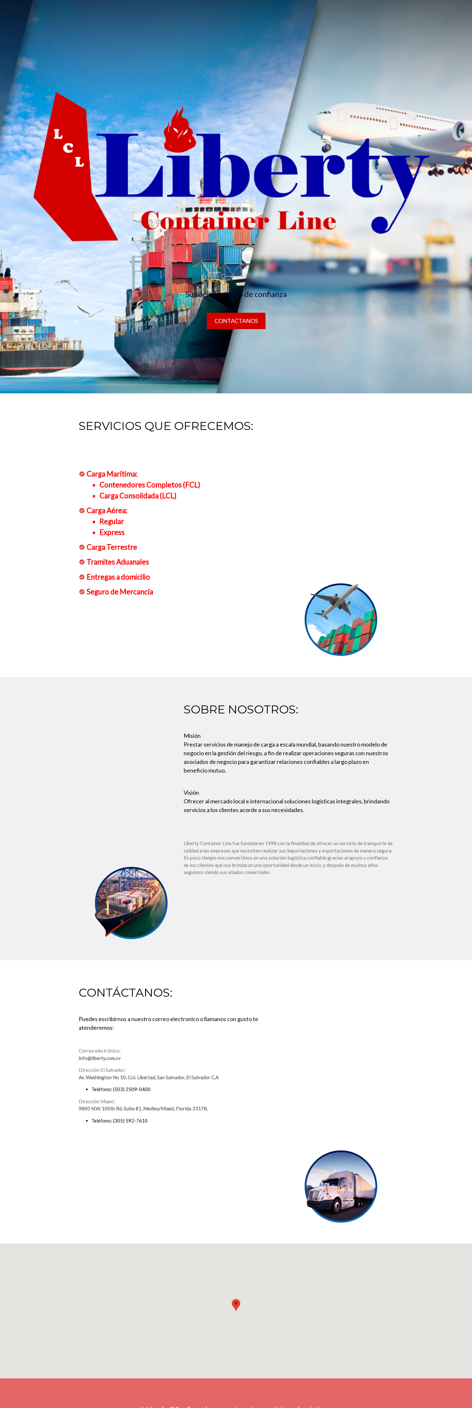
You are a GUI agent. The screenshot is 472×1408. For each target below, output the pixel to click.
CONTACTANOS (236, 320)
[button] (236, 1305)
